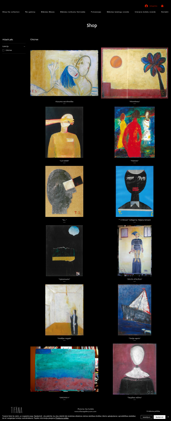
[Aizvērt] (168, 417)
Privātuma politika (62, 418)
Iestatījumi (146, 417)
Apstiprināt (159, 417)
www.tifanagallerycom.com (85, 411)
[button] (162, 5)
